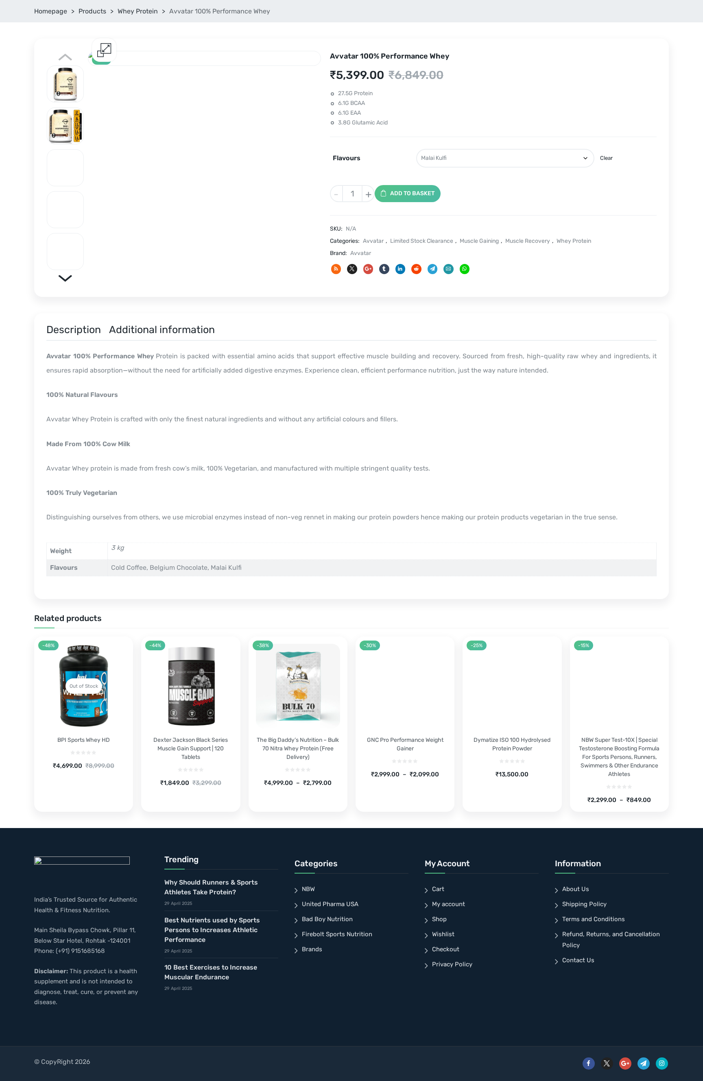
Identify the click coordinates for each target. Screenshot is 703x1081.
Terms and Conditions (593, 919)
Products (92, 11)
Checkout (445, 949)
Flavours (346, 158)
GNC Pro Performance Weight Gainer (405, 744)
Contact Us (578, 960)
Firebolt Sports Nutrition (337, 934)
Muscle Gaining (479, 241)
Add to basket (412, 193)
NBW (308, 889)
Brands (312, 949)
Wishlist (443, 934)
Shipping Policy (584, 904)
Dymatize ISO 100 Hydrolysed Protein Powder (512, 744)
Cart (438, 889)
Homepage (50, 11)
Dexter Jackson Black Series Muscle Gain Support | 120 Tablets (190, 749)
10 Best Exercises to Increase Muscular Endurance (210, 972)
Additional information (162, 330)
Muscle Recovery (527, 241)
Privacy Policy (452, 964)
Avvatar (373, 241)
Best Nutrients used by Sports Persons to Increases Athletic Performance (212, 930)
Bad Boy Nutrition (327, 919)
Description (73, 330)
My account (448, 904)
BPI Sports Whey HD (83, 740)
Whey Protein (138, 11)
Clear (606, 158)
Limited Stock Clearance (421, 241)
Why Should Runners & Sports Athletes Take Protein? (211, 887)
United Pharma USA (330, 904)
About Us (575, 889)
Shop (439, 919)
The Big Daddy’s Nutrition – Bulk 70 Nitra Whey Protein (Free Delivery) (298, 749)
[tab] (73, 331)
